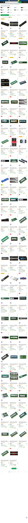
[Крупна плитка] (25, 15)
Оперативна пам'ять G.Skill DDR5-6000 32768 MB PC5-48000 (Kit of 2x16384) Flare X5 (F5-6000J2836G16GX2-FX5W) (14, 285)
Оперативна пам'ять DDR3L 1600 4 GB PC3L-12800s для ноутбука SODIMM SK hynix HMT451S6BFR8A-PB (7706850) (14, 364)
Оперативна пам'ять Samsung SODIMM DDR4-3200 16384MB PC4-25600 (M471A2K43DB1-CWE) (23, 50)
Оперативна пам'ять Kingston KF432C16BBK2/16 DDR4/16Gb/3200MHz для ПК (4, 31)
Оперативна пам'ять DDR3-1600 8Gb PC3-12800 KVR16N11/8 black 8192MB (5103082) (5, 285)
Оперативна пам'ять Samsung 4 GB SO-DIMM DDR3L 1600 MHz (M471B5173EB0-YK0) (14, 109)
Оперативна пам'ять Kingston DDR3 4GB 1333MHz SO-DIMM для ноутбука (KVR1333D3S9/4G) (23, 422)
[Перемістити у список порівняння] (8, 20)
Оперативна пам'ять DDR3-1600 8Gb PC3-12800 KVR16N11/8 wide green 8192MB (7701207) (23, 383)
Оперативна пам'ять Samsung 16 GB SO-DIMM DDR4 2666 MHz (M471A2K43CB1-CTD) (4, 207)
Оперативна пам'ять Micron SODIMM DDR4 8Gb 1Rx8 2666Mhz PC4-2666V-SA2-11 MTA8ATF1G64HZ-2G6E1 (5, 383)
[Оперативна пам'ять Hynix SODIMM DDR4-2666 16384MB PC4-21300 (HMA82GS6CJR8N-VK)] (14, 337)
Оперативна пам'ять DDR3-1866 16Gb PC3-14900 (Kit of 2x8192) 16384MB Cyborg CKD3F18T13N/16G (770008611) (13, 227)
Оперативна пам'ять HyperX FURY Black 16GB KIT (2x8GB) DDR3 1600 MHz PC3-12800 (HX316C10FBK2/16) (14, 148)
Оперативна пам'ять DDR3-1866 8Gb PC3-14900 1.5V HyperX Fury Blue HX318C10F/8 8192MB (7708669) (5, 187)
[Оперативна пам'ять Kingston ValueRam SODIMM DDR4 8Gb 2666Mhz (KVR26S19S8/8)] (23, 395)
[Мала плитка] (26, 15)
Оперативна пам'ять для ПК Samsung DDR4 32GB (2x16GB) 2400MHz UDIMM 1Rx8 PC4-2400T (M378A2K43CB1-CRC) (5, 325)
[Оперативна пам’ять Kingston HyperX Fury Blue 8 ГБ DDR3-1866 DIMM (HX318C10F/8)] (23, 278)
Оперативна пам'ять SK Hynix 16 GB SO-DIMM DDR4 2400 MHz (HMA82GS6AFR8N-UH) (22, 128)
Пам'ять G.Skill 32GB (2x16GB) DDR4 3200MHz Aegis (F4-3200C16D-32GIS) (13, 460)
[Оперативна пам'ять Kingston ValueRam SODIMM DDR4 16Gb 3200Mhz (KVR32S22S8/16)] (5, 121)
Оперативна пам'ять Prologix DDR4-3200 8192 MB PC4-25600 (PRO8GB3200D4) (14, 305)
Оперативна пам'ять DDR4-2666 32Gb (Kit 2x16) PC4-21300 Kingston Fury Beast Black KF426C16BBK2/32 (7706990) (13, 265)
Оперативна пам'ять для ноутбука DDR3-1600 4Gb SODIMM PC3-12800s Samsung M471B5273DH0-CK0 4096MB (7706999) (23, 441)
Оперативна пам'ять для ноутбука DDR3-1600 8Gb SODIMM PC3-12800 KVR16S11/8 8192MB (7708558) (23, 187)
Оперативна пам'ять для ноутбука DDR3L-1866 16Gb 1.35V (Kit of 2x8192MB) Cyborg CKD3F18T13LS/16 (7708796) (5, 422)
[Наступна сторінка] (26, 472)
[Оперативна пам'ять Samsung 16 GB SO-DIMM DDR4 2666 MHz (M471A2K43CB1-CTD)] (5, 199)
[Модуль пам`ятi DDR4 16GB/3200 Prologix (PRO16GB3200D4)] (5, 160)
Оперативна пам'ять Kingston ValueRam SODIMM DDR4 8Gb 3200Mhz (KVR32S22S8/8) (13, 207)
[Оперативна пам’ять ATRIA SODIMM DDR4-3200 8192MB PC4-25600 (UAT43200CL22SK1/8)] (14, 121)
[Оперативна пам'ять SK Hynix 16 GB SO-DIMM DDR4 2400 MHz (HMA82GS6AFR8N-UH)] (23, 121)
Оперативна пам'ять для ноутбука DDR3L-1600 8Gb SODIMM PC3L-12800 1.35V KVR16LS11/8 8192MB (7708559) (5, 50)
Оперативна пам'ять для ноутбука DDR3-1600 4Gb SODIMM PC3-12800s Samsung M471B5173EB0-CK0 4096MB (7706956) (14, 441)
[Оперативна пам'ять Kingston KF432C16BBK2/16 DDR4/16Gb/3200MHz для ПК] (5, 23)
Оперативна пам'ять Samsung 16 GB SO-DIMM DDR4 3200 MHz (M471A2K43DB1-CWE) (22, 148)
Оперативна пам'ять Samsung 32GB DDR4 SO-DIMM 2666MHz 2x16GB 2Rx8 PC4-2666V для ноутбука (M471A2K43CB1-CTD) (13, 383)
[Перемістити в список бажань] (8, 19)
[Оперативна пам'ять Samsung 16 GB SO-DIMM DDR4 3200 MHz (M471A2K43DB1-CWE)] (23, 141)
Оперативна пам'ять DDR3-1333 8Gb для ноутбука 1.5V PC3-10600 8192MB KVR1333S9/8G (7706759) (14, 325)
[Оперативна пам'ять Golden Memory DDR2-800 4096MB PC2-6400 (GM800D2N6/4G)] (5, 298)
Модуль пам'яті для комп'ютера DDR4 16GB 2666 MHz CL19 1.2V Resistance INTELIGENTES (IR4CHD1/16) (22, 344)
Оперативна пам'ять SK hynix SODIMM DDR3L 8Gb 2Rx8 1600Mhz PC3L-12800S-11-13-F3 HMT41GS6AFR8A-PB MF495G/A (4, 265)
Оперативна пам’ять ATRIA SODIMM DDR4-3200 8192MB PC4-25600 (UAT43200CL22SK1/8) (14, 128)
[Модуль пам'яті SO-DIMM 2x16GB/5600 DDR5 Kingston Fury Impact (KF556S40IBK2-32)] (5, 82)
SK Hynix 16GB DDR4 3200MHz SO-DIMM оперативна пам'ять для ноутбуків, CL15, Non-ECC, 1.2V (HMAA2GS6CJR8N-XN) (14, 246)
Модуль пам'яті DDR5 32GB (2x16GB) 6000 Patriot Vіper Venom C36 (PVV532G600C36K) (23, 109)
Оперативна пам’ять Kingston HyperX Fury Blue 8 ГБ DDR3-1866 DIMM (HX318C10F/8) (23, 285)
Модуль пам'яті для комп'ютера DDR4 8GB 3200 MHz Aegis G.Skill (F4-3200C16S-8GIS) (14, 50)
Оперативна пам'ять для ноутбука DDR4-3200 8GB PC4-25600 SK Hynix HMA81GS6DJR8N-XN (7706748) (14, 90)
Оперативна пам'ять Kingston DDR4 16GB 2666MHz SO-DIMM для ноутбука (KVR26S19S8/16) (4, 364)
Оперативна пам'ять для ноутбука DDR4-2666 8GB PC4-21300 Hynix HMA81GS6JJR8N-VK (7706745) (5, 148)
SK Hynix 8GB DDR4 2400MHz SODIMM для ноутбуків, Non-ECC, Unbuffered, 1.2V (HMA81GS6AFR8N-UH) (5, 69)
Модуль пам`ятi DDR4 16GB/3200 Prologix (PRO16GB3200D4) (5, 168)
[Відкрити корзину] (26, 2)
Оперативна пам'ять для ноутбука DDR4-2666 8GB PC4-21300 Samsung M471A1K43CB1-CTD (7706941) (5, 246)
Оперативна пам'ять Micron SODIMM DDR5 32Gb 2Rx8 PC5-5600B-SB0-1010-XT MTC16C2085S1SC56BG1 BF (13, 168)
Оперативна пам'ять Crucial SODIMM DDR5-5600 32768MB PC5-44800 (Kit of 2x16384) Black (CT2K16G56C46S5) (23, 265)
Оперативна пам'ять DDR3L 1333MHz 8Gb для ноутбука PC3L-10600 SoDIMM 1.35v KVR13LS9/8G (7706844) (5, 441)
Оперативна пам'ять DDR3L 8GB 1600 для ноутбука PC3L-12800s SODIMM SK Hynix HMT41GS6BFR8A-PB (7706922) (22, 90)
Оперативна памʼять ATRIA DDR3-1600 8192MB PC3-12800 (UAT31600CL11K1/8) (23, 69)
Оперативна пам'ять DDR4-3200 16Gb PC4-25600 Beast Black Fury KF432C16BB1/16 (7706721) (23, 31)
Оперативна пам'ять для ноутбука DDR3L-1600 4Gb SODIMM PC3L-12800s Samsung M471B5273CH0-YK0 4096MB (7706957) (5, 460)
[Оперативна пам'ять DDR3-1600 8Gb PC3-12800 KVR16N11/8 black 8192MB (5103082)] (5, 278)
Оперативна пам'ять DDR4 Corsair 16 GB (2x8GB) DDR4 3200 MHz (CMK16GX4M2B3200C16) (5, 227)
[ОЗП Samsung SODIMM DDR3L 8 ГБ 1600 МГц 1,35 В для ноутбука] (23, 298)
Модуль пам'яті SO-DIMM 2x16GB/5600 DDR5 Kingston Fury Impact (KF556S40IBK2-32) (5, 90)
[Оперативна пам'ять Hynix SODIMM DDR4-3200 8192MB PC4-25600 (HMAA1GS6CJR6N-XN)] (5, 101)
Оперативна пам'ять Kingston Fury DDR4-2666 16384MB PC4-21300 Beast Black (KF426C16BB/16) (5, 344)
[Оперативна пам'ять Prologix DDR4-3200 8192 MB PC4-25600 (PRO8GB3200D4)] (14, 298)
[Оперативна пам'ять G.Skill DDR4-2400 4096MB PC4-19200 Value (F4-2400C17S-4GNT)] (23, 318)
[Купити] (8, 33)
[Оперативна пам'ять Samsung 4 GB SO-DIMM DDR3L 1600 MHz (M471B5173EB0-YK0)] (14, 101)
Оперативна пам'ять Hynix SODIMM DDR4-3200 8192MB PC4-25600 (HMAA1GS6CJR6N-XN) (5, 109)
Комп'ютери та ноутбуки (5, 4)
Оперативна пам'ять (17, 4)
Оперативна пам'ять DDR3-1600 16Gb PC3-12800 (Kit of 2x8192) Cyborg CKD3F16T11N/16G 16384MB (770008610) (13, 69)
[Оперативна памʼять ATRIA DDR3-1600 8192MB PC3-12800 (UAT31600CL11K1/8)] (23, 62)
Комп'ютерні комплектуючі (11, 4)
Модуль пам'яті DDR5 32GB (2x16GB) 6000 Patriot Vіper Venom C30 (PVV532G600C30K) (14, 187)
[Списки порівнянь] (25, 2)
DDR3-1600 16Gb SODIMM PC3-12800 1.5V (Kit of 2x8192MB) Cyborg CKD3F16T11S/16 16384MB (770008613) (5, 403)
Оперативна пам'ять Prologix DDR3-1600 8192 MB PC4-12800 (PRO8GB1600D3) (22, 207)
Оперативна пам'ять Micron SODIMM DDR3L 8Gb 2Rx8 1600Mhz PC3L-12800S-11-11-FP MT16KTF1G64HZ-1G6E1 (13, 403)
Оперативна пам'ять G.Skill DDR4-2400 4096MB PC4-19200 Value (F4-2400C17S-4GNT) (23, 325)
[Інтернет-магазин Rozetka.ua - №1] (3, 2)
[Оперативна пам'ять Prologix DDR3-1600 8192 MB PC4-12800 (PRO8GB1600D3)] (23, 199)
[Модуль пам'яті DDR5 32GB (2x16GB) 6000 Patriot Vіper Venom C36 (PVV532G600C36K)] (23, 101)
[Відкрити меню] (1, 2)
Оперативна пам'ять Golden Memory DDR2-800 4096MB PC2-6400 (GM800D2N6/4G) (5, 305)
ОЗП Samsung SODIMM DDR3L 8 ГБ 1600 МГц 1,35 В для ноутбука (23, 305)
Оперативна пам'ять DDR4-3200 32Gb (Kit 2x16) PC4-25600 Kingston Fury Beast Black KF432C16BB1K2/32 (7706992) (13, 31)
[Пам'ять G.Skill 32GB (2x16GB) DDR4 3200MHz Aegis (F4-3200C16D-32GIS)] (14, 453)
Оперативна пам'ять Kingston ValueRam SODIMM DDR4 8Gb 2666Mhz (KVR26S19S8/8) (22, 403)
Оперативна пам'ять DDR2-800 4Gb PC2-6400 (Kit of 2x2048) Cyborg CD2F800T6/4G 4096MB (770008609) (22, 364)
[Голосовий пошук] (17, 2)
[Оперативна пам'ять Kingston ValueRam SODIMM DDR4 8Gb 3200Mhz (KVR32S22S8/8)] (14, 199)
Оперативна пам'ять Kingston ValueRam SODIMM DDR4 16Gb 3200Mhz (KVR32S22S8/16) (4, 128)
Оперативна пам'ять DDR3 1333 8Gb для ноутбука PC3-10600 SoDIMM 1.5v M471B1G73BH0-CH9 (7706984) (14, 422)
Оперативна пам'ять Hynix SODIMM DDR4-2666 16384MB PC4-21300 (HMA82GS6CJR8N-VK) (14, 344)
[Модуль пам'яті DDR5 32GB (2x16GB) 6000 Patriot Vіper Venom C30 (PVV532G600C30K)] (14, 180)
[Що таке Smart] (11, 17)
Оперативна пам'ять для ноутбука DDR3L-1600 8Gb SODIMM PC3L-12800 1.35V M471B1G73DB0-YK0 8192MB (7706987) (23, 227)
